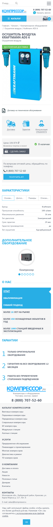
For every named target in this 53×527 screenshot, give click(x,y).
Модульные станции (11, 429)
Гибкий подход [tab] (13, 305)
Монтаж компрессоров (12, 450)
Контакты (6, 486)
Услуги (6, 439)
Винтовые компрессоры (12, 411)
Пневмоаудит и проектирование (16, 447)
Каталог (16, 18)
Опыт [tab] (6, 291)
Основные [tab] (8, 198)
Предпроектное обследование (15, 443)
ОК (26, 522)
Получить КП (16, 176)
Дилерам (6, 482)
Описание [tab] (44, 198)
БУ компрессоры (9, 426)
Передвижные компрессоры (14, 418)
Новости (6, 475)
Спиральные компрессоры (14, 422)
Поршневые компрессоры (13, 415)
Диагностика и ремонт (12, 454)
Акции (5, 471)
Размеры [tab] (32, 198)
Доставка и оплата (10, 468)
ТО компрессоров (10, 457)
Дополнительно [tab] (21, 198)
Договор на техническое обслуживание (24, 110)
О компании (10, 464)
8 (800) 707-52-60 (42, 9)
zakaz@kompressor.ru (17, 502)
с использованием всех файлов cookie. (23, 514)
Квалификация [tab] (12, 298)
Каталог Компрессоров (16, 407)
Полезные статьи (9, 479)
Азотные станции (9, 433)
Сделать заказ (18, 151)
